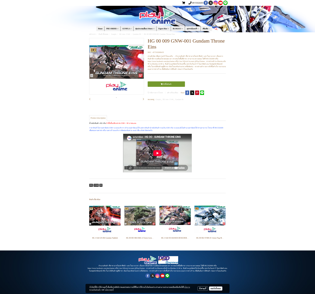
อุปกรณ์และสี (192, 29)
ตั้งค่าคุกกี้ (202, 288)
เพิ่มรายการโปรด (156, 93)
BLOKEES (177, 29)
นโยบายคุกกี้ (109, 290)
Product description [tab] (98, 118)
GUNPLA (126, 29)
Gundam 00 (179, 99)
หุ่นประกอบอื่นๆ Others (144, 29)
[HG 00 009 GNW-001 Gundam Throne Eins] (116, 66)
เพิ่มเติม (206, 29)
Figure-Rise (162, 29)
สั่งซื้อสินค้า (167, 84)
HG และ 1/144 (168, 99)
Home (100, 29)
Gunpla (158, 99)
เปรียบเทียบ (173, 93)
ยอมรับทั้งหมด (216, 288)
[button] (216, 28)
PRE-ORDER (111, 29)
